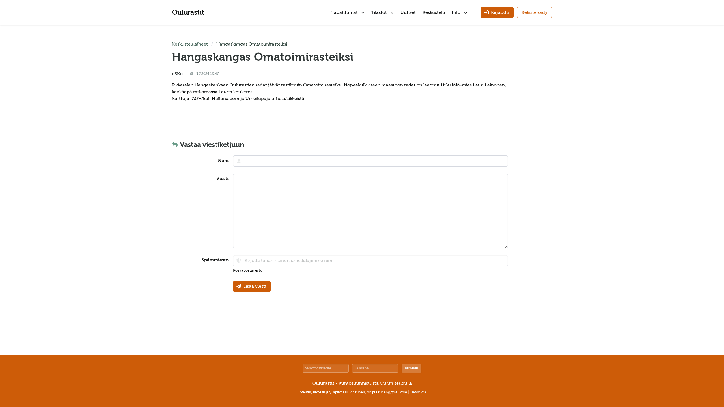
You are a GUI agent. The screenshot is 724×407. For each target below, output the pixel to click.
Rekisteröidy (535, 12)
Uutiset (408, 12)
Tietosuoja (418, 392)
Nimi (223, 160)
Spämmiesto (215, 260)
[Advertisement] (535, 125)
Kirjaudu (411, 368)
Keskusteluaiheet (190, 44)
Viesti (222, 178)
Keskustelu (434, 12)
